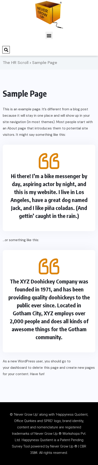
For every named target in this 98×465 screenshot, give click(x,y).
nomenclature (47, 427)
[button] (49, 35)
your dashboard (15, 367)
